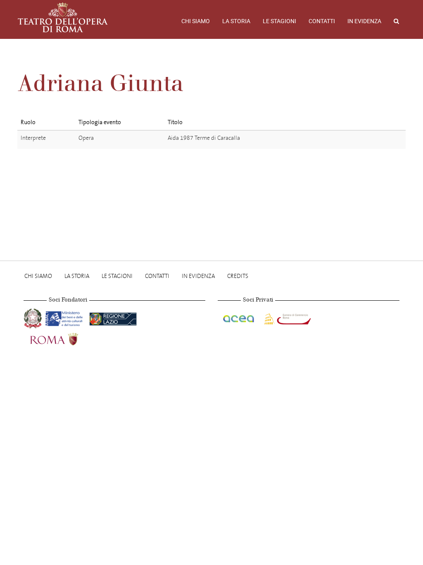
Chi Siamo (195, 21)
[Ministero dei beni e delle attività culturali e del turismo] (66, 317)
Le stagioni (279, 21)
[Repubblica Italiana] (34, 317)
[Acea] (239, 317)
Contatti (322, 21)
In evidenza (364, 21)
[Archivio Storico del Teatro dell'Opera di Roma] (63, 17)
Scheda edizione (356, 139)
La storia (236, 21)
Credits (237, 276)
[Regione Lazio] (113, 317)
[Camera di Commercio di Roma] (287, 317)
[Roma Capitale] (65, 338)
